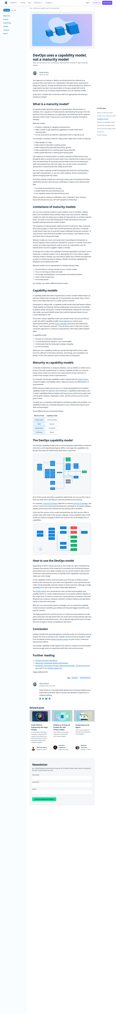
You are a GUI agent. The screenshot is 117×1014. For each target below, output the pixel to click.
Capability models (102, 119)
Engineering (7, 23)
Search (5, 33)
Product (5, 19)
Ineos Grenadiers (61, 324)
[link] (40, 731)
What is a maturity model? (105, 112)
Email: (34, 789)
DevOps (75, 678)
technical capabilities (80, 503)
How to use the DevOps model (106, 128)
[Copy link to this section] (70, 104)
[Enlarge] (87, 456)
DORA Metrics (85, 678)
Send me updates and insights (44, 799)
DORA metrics (83, 379)
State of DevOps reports (60, 639)
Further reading (102, 135)
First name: (35, 775)
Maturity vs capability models (106, 122)
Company (6, 30)
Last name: (35, 782)
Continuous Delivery (50, 503)
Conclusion (100, 132)
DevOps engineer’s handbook (46, 660)
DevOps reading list (55, 668)
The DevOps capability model (106, 125)
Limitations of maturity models (106, 116)
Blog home (6, 16)
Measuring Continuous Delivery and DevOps (51, 663)
